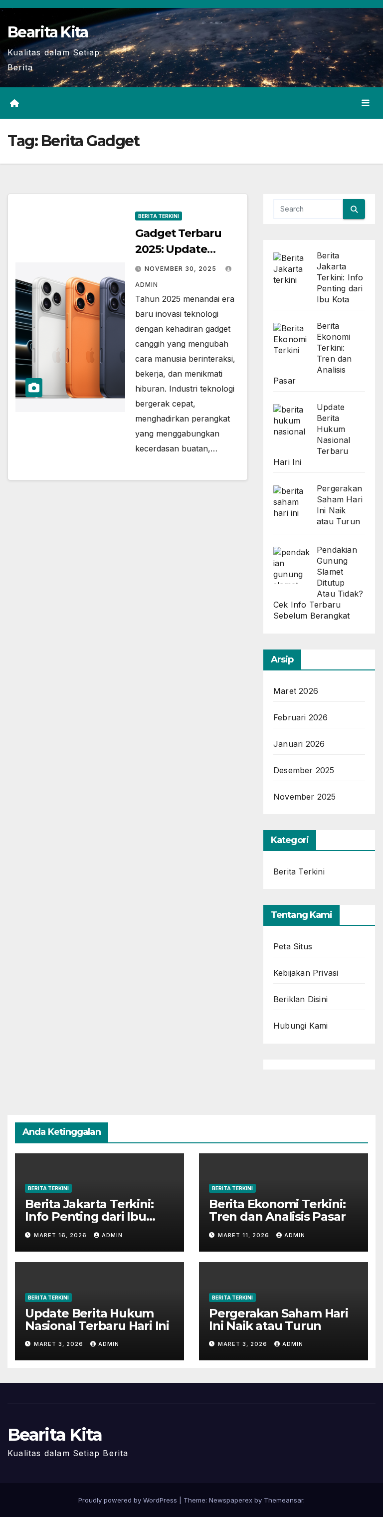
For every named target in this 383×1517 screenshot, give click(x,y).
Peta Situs (292, 946)
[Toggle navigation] (366, 103)
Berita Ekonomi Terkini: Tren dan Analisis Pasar (277, 1210)
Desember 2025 (304, 770)
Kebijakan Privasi (305, 973)
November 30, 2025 (181, 268)
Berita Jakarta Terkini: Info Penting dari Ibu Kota (89, 1216)
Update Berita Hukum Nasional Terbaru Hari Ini (97, 1319)
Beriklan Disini (300, 999)
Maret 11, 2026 (244, 1235)
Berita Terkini (158, 216)
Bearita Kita (47, 32)
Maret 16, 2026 (61, 1235)
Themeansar (283, 1500)
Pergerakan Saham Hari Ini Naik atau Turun (278, 1319)
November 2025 (304, 797)
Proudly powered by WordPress (128, 1500)
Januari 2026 (299, 744)
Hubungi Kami (300, 1026)
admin (112, 1235)
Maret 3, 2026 (59, 1343)
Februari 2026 (300, 717)
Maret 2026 (295, 691)
